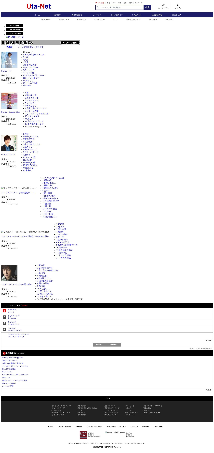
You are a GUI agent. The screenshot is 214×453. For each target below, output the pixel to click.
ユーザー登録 (163, 8)
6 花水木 (46, 191)
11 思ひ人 (29, 119)
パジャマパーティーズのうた (18, 334)
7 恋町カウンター (30, 67)
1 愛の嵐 (41, 265)
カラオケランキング (111, 410)
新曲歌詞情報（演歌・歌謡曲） (88, 408)
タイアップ (138, 3)
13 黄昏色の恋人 (30, 165)
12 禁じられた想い (45, 294)
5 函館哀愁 (42, 276)
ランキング (97, 15)
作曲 (119, 3)
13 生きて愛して (44, 296)
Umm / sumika (7, 372)
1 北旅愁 (60, 224)
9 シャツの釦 (28, 73)
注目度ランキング (110, 415)
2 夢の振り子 (30, 95)
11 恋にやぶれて (44, 291)
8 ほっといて (28, 70)
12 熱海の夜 (61, 253)
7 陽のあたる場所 (45, 281)
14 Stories (27, 86)
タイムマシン (137, 15)
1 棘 (26, 93)
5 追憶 (25, 62)
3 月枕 (25, 57)
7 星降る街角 (62, 240)
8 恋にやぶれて (49, 196)
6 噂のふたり (30, 106)
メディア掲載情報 (64, 426)
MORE (208, 340)
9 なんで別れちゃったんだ (36, 113)
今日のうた (81, 19)
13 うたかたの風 (49, 209)
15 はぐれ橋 (47, 214)
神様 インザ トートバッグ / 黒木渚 (14, 380)
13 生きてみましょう (34, 124)
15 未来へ (27, 170)
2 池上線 (60, 227)
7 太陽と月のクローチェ (35, 108)
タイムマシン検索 (58, 415)
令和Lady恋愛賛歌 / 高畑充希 (12, 363)
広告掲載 (145, 426)
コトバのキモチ (117, 15)
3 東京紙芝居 (28, 139)
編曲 (125, 3)
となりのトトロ (13, 316)
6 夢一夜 (60, 237)
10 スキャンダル (32, 116)
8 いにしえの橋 (31, 111)
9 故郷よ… (27, 155)
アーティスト (99, 3)
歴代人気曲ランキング (112, 412)
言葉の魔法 (152, 19)
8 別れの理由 (43, 283)
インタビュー (99, 19)
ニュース (128, 410)
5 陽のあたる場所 (50, 188)
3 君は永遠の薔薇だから (48, 270)
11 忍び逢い (28, 160)
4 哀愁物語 (27, 142)
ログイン (178, 8)
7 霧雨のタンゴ (29, 149)
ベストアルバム (8, 154)
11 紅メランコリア (31, 78)
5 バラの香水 (62, 234)
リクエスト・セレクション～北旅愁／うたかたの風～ (25, 236)
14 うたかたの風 (63, 258)
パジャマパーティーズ (16, 337)
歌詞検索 (57, 15)
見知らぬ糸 (12, 310)
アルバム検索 (56, 410)
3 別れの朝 (61, 229)
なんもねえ (12, 322)
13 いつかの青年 (30, 83)
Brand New (11, 328)
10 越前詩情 (61, 247)
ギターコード (45, 19)
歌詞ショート (64, 19)
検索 (147, 7)
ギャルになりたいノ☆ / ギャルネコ (15, 366)
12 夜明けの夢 (29, 162)
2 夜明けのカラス (30, 136)
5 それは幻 (29, 103)
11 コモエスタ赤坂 (64, 250)
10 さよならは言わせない (34, 75)
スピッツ (11, 312)
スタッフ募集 (158, 426)
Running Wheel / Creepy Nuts (12, 358)
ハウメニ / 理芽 (7, 386)
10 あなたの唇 (29, 157)
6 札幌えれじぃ (44, 278)
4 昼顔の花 (47, 185)
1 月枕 (25, 134)
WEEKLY (100, 344)
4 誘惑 (25, 60)
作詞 (113, 3)
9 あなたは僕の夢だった (67, 245)
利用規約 (79, 426)
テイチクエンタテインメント (31, 47)
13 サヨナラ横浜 (63, 255)
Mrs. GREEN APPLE (15, 331)
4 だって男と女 (31, 100)
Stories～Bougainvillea (10, 112)
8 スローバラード (30, 152)
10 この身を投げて (50, 201)
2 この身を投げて (45, 268)
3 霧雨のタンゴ (31, 98)
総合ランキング (110, 406)
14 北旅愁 (46, 211)
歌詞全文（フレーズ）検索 (61, 412)
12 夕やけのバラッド (34, 121)
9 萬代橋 (41, 286)
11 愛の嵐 (46, 204)
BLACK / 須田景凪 (8, 369)
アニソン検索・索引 (59, 408)
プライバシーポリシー (94, 426)
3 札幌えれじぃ (49, 183)
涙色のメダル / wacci (9, 360)
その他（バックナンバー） (152, 412)
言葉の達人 (169, 19)
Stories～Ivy (6, 71)
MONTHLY (114, 344)
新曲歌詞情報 (77, 15)
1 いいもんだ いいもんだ (53, 178)
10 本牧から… (43, 289)
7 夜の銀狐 (47, 193)
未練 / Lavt (6, 377)
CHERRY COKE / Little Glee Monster (15, 375)
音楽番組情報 (157, 15)
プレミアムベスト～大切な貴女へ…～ (18, 193)
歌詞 (130, 3)
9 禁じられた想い (50, 198)
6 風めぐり (27, 147)
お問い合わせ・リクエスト (116, 426)
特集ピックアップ (133, 19)
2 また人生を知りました (33, 54)
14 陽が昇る (28, 168)
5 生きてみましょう (31, 144)
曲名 (108, 3)
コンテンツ (134, 426)
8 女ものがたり (63, 242)
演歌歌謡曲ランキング (112, 408)
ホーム (37, 15)
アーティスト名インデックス (61, 406)
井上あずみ (12, 318)
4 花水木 (41, 273)
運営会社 (51, 426)
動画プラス (176, 15)
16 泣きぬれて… (49, 217)
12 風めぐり (28, 80)
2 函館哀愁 (47, 180)
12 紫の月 (46, 206)
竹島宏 (9, 47)
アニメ (115, 19)
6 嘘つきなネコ (29, 65)
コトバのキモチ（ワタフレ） (153, 406)
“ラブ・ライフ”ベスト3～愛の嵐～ (16, 284)
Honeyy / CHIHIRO (8, 383)
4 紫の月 (60, 232)
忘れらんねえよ (13, 324)
